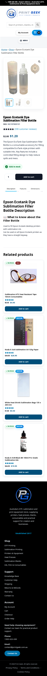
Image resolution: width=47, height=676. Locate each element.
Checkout (9, 614)
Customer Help (11, 580)
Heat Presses (10, 557)
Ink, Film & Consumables (15, 565)
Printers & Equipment (14, 553)
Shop (11, 49)
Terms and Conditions (30, 667)
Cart (6, 610)
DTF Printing (10, 545)
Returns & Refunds (13, 587)
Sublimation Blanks (13, 561)
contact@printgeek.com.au (16, 647)
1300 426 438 (11, 639)
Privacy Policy (12, 667)
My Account (10, 607)
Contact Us (9, 595)
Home (4, 49)
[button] (23, 40)
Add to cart (29, 177)
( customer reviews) (26, 129)
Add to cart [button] (23, 309)
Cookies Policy (23, 671)
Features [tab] (23, 189)
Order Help (9, 618)
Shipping (8, 584)
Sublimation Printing (13, 549)
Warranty (9, 591)
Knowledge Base (12, 576)
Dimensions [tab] (35, 189)
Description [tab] (11, 189)
